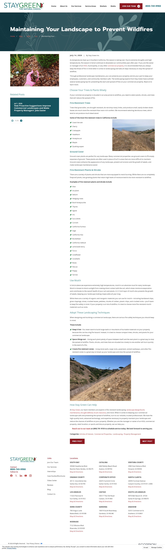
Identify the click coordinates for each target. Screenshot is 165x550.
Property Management (132, 434)
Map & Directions (76, 472)
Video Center (52, 480)
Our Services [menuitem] (76, 6)
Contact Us (51, 494)
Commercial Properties (103, 434)
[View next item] (21, 121)
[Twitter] (16, 475)
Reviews (50, 485)
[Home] (24, 6)
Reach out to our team (81, 429)
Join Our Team (129, 6)
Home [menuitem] (53, 6)
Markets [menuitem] (103, 6)
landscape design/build (136, 410)
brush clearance (100, 413)
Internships (51, 471)
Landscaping (118, 434)
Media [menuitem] (113, 6)
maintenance (75, 413)
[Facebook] (11, 475)
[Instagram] (30, 475)
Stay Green (76, 410)
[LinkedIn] (21, 475)
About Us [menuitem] (63, 6)
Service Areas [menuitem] (90, 6)
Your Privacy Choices (33, 543)
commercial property (116, 66)
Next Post (147, 441)
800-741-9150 (153, 6)
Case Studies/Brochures (56, 476)
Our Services (52, 467)
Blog (49, 489)
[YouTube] (26, 475)
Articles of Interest (86, 434)
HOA (85, 66)
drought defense (86, 413)
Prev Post (77, 441)
